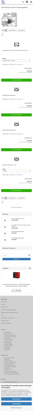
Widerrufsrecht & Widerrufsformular (9, 312)
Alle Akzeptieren (16, 399)
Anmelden (16, 259)
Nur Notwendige (16, 403)
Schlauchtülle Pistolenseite (9, 95)
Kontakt (3, 304)
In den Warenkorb (16, 80)
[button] (2, 30)
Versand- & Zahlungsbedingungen (8, 309)
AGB (2, 315)
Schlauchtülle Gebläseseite (9, 130)
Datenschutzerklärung (26, 395)
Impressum (3, 301)
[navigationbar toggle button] (31, 2)
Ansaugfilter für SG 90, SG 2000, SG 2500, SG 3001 (15, 50)
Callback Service (5, 320)
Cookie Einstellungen (6, 323)
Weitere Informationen (16, 407)
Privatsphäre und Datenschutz (8, 318)
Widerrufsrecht (4, 307)
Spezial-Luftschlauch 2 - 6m (9, 165)
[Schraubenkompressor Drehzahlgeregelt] (16, 276)
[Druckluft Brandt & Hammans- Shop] (2, 2)
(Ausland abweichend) (18, 64)
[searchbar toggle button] (23, 2)
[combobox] (12, 30)
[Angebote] (30, 268)
